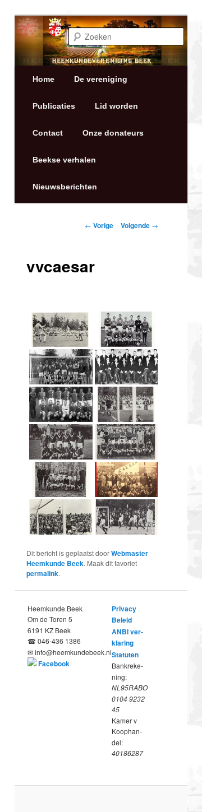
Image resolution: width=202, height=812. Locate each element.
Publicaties (54, 105)
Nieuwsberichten (65, 186)
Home (43, 79)
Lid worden (116, 105)
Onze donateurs (113, 132)
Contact (48, 132)
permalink (42, 573)
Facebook (54, 663)
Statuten (125, 654)
